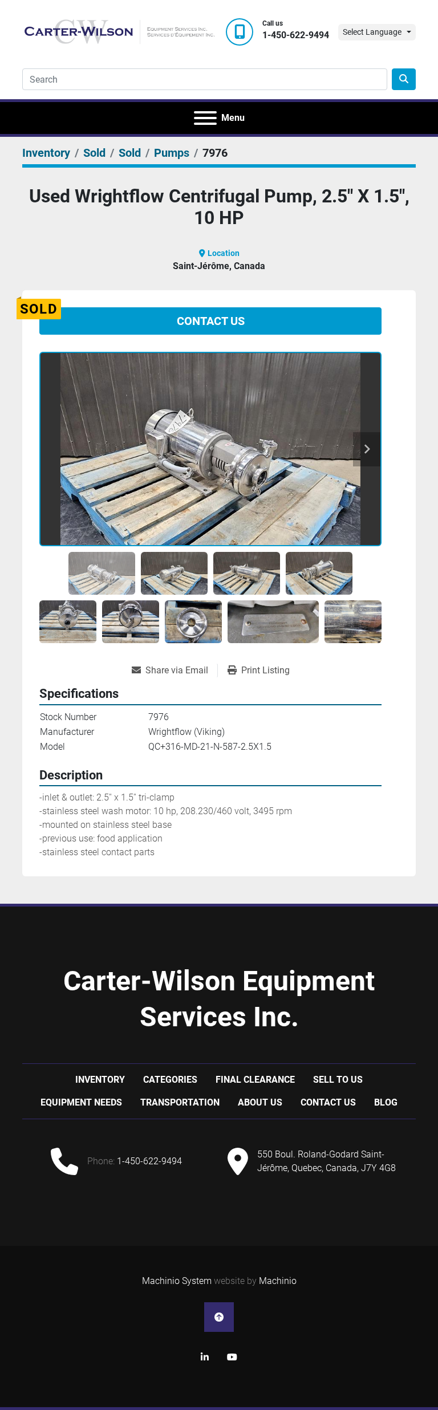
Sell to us (338, 1079)
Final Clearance (255, 1079)
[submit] (404, 79)
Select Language (372, 31)
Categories (170, 1079)
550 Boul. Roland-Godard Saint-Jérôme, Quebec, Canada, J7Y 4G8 (326, 1161)
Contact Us (211, 321)
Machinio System (177, 1280)
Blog (386, 1102)
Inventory (100, 1079)
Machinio (278, 1280)
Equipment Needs (81, 1102)
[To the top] (219, 1317)
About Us (260, 1102)
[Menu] (205, 118)
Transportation (180, 1102)
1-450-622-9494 (295, 35)
